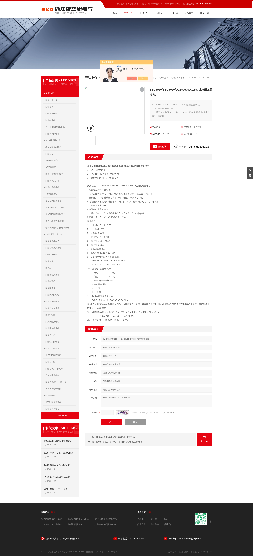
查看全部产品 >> (59, 415)
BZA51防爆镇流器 (53, 402)
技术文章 (174, 13)
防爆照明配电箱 (52, 134)
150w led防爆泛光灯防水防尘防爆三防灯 (80, 519)
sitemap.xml (206, 552)
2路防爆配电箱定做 (53, 234)
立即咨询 (162, 146)
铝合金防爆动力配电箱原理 (57, 227)
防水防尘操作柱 (52, 328)
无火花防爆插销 (52, 375)
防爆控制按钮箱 (52, 308)
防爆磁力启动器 (52, 409)
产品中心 (128, 13)
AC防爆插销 (50, 167)
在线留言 (189, 13)
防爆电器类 (48, 93)
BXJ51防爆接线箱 (53, 355)
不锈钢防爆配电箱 (53, 147)
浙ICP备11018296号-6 (106, 552)
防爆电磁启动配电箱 (54, 368)
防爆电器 (49, 154)
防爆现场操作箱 (52, 301)
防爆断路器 (50, 288)
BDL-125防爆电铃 (53, 389)
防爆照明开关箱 (52, 180)
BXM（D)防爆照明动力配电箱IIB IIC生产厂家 (106, 519)
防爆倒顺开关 (51, 254)
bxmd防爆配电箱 (52, 140)
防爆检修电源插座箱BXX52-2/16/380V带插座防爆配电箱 (106, 524)
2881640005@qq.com (190, 538)
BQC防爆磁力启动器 (54, 207)
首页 (115, 13)
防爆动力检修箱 (52, 348)
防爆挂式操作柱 (52, 187)
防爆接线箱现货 (52, 241)
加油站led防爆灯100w (51, 519)
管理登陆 (194, 552)
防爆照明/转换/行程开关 (55, 382)
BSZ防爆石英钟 (52, 160)
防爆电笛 (49, 261)
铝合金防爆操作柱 (53, 201)
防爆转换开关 (51, 107)
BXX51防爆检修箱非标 (55, 221)
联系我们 (204, 13)
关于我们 (143, 13)
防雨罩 (48, 268)
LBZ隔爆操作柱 (52, 194)
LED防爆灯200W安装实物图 (57, 477)
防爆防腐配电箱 (52, 295)
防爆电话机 (50, 335)
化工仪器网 (183, 552)
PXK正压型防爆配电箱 (55, 127)
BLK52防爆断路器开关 (55, 214)
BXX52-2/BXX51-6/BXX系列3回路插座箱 (115, 437)
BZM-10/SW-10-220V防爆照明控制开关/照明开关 (119, 442)
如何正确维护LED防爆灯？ (56, 489)
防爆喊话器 (50, 281)
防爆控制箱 (50, 315)
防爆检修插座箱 (52, 274)
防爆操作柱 (50, 395)
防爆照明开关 (51, 113)
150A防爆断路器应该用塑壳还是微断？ (60, 441)
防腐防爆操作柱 (52, 321)
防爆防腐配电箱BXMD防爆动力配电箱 (60, 465)
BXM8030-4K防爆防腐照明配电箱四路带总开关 (53, 524)
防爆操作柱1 (50, 120)
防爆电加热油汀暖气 (54, 174)
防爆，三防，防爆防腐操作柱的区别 (60, 453)
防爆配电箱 (50, 362)
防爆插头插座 (51, 100)
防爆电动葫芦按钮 (53, 248)
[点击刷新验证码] (122, 412)
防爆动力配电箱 (52, 342)
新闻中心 (158, 13)
